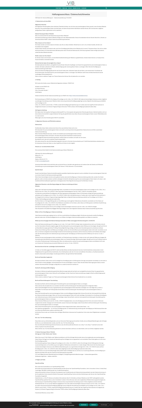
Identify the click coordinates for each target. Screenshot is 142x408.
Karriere (83, 8)
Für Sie (70, 8)
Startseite (58, 8)
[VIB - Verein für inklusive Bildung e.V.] (71, 3)
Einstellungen (35, 405)
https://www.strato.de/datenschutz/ (78, 95)
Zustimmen (83, 404)
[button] (106, 8)
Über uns (64, 8)
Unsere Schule (76, 8)
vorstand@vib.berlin (44, 161)
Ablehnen (93, 404)
